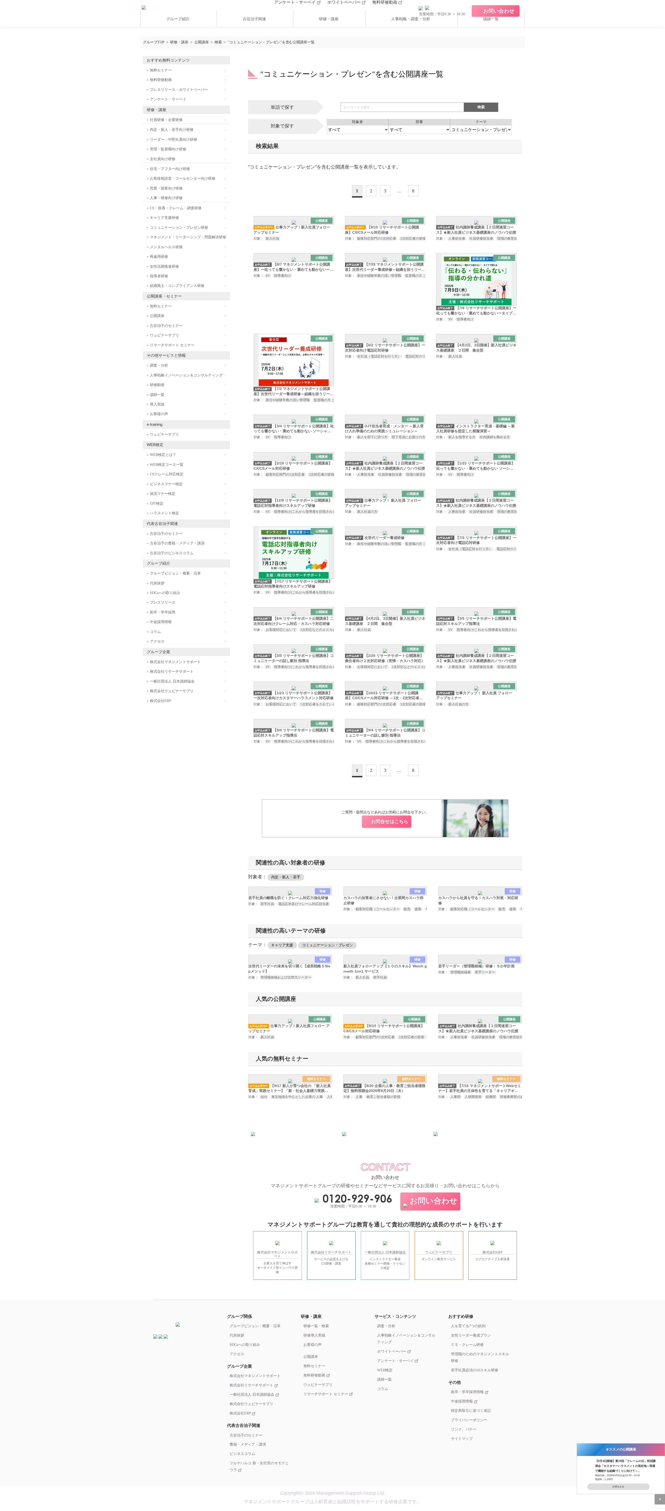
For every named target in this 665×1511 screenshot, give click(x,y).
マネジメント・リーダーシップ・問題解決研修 (188, 237)
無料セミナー (161, 70)
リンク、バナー (463, 1429)
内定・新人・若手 (285, 877)
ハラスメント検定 (164, 513)
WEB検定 (385, 1370)
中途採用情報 (161, 622)
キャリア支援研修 (164, 218)
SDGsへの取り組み (165, 593)
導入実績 (157, 404)
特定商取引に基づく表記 (471, 1410)
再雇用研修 (159, 257)
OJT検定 (156, 503)
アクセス (157, 641)
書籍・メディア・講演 (248, 1444)
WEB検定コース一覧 (166, 465)
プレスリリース (162, 602)
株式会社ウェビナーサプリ (172, 691)
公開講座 (157, 316)
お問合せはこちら (389, 821)
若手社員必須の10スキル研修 (474, 1370)
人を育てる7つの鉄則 (468, 1326)
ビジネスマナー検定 (166, 484)
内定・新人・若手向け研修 (172, 130)
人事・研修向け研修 (166, 198)
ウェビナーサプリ (164, 335)
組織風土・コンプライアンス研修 (177, 286)
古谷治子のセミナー (166, 326)
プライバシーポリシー (469, 1420)
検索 (481, 107)
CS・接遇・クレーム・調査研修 (176, 208)
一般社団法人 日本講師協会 (172, 681)
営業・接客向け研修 (166, 188)
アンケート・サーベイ (295, 2)
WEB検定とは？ (163, 455)
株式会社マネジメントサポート (175, 662)
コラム (155, 632)
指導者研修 (159, 276)
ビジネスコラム (242, 1454)
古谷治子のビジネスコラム (172, 553)
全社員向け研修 (162, 159)
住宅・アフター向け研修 (170, 169)
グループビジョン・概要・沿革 (175, 573)
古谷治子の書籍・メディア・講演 (177, 543)
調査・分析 (159, 365)
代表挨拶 (157, 583)
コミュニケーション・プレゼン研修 (179, 228)
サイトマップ (462, 1438)
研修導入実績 (314, 1335)
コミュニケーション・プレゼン (327, 945)
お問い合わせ (433, 1200)
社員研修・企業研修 (166, 120)
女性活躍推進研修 (164, 266)
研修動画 (157, 385)
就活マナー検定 (162, 494)
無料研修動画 (385, 2)
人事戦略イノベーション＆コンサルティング (186, 375)
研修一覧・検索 (316, 1326)
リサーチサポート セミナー (172, 345)
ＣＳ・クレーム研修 (467, 1345)
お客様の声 (159, 414)
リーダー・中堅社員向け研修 (173, 139)
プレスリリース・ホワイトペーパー (179, 90)
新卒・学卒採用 (162, 612)
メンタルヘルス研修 (166, 247)
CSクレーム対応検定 (166, 474)
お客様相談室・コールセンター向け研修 (182, 178)
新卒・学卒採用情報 (468, 1392)
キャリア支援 (282, 945)
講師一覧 (491, 19)
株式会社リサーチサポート (172, 671)
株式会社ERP (160, 701)
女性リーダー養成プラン (471, 1335)
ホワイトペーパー (344, 2)
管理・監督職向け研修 (168, 149)
